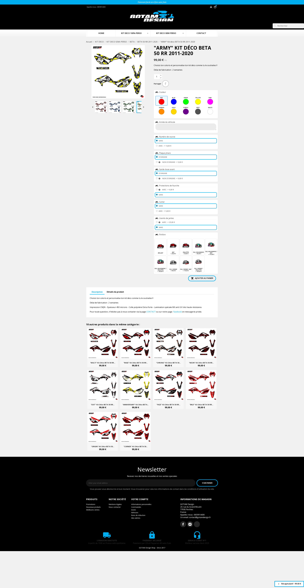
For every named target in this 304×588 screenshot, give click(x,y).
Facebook (177, 311)
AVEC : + (165, 146)
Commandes (136, 507)
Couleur (162, 92)
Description (97, 292)
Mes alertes (135, 518)
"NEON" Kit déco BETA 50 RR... (201, 363)
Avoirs (133, 510)
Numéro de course (167, 137)
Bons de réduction (138, 515)
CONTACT (151, 311)
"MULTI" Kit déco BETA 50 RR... (102, 363)
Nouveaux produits (93, 507)
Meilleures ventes (93, 510)
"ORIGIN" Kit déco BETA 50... (102, 446)
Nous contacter (115, 507)
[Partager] (166, 84)
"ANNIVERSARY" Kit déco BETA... (135, 404)
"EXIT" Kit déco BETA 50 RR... (102, 404)
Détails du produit (115, 292)
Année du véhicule (167, 122)
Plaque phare (165, 153)
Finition (162, 234)
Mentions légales (115, 504)
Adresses (134, 512)
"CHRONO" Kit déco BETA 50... (168, 363)
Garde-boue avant (167, 169)
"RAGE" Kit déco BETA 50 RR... (136, 363)
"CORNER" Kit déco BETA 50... (136, 446)
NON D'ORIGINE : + (172, 162)
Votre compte (139, 499)
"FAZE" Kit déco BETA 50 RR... (168, 404)
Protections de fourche (169, 185)
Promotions (90, 504)
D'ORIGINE (163, 157)
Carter (162, 202)
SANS (161, 141)
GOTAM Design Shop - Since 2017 (152, 548)
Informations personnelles (141, 504)
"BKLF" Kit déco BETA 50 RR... (201, 404)
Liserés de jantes (166, 218)
